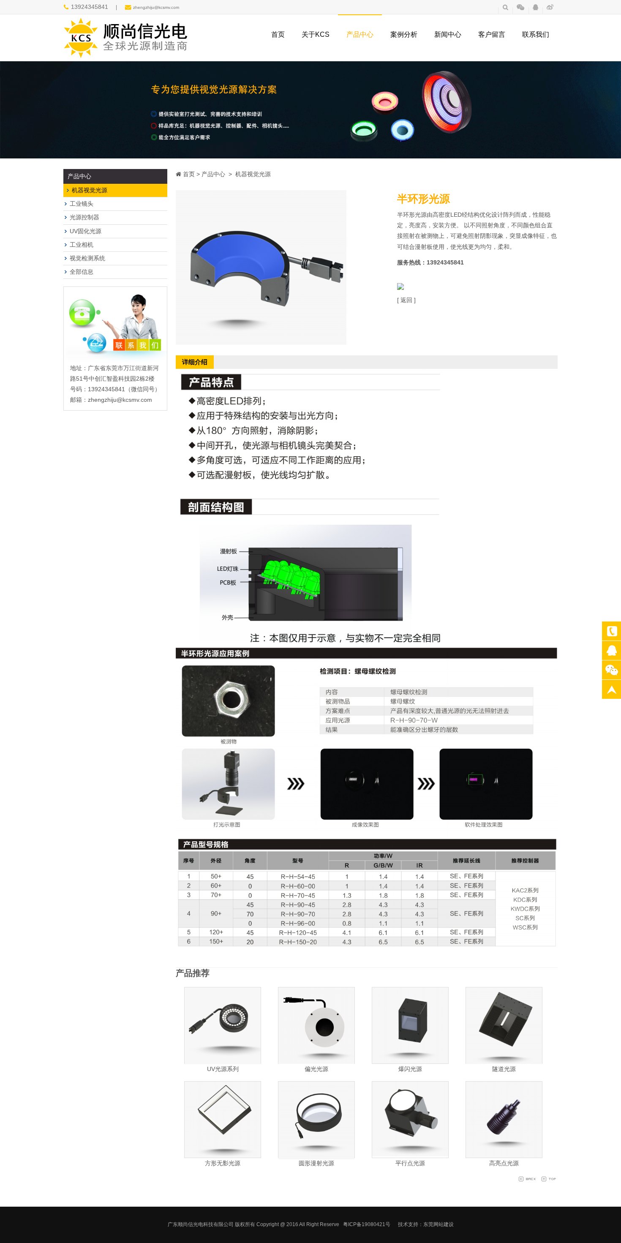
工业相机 (81, 244)
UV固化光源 (85, 231)
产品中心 (359, 34)
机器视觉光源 (89, 190)
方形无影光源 (222, 1163)
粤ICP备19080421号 (366, 1224)
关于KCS (316, 34)
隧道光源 (504, 1069)
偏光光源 (316, 1069)
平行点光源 (410, 1163)
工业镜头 (81, 203)
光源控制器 (84, 217)
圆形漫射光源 (316, 1163)
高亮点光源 (504, 1163)
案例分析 (403, 34)
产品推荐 (193, 973)
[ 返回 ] (406, 300)
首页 (278, 34)
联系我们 (535, 34)
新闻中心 (447, 34)
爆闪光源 (410, 1069)
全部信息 (81, 271)
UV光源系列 (223, 1069)
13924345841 (611, 631)
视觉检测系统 (87, 258)
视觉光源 (611, 650)
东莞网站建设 (438, 1224)
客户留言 (491, 34)
